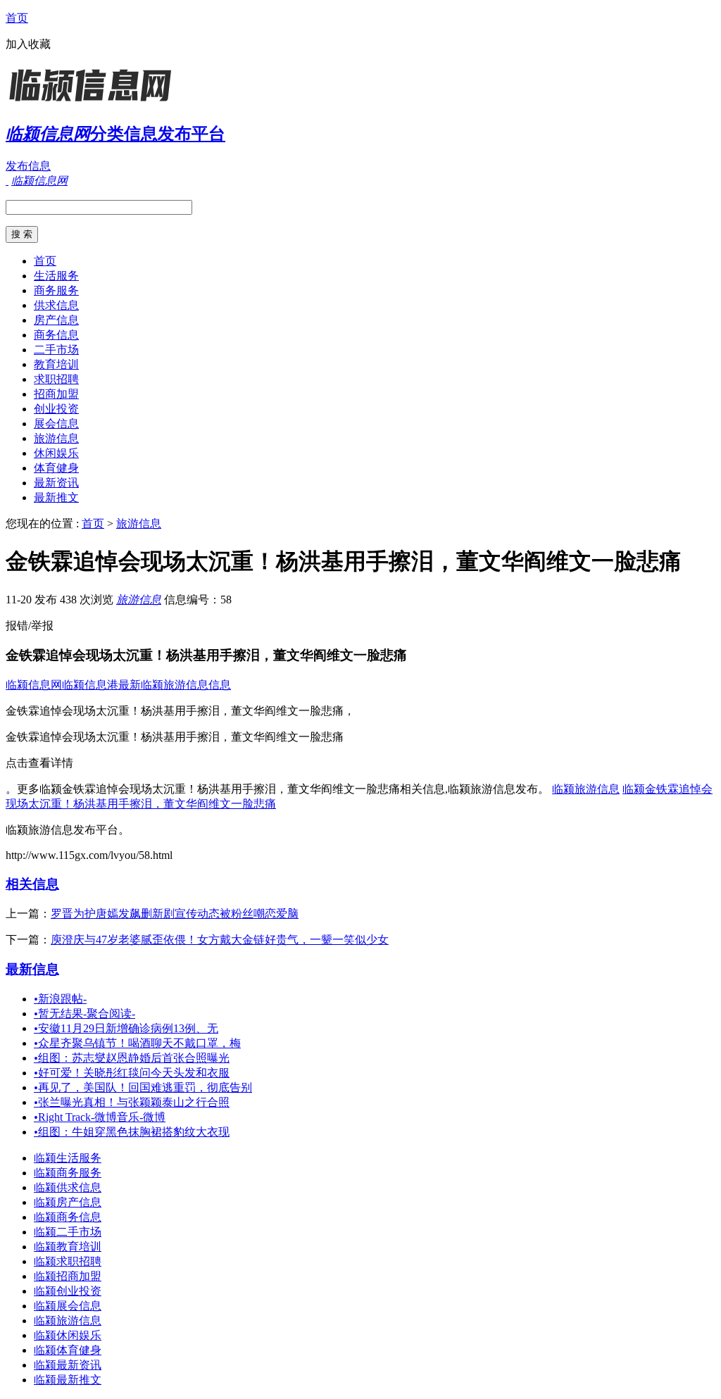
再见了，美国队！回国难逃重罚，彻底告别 (143, 1087)
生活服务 (56, 276)
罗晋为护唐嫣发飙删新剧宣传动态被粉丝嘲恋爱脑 (175, 914)
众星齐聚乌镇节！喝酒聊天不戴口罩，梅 (137, 1043)
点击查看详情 (39, 763)
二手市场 (56, 350)
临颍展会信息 (67, 1306)
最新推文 (56, 497)
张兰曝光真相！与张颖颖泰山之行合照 (132, 1102)
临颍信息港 (90, 685)
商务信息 (56, 335)
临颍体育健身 (67, 1350)
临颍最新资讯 (67, 1365)
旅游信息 (56, 438)
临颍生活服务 (67, 1158)
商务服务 (56, 290)
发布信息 (28, 166)
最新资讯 (56, 483)
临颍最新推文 (67, 1380)
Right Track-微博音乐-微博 (99, 1117)
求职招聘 (56, 379)
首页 (17, 18)
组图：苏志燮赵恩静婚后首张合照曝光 (132, 1058)
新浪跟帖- (60, 999)
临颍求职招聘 (67, 1261)
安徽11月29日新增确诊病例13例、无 (126, 1028)
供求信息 (56, 305)
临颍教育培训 (67, 1247)
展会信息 (56, 423)
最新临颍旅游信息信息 (174, 685)
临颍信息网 (34, 685)
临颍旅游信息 (586, 789)
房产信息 (56, 320)
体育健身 (56, 468)
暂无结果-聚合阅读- (84, 1014)
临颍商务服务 (67, 1173)
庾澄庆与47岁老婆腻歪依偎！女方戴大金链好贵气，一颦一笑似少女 (220, 940)
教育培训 (56, 364)
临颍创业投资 (67, 1291)
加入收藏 (28, 44)
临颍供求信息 (67, 1187)
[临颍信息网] (94, 102)
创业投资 (56, 409)
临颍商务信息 (67, 1217)
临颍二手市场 (67, 1232)
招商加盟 (56, 394)
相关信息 (32, 884)
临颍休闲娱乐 (67, 1335)
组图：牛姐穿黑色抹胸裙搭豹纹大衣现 (132, 1132)
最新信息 (32, 969)
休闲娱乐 (56, 453)
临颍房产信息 (67, 1202)
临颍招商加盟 (67, 1276)
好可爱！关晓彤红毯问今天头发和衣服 (132, 1073)
